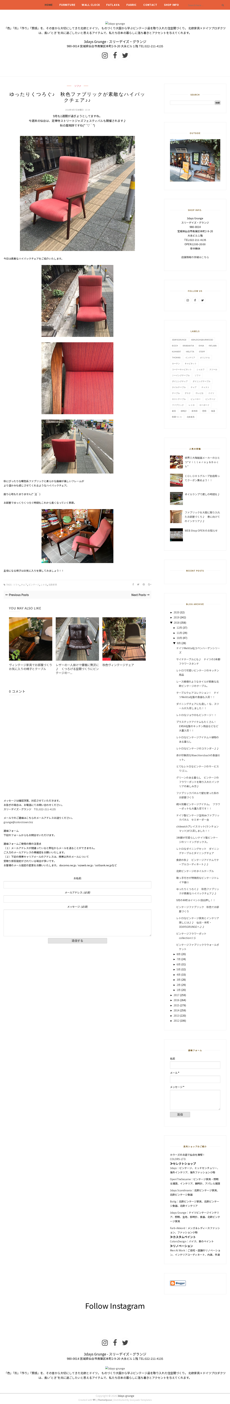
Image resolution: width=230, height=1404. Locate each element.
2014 (176, 1010)
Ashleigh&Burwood (202, 340)
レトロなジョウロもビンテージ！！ (196, 715)
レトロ (44, 584)
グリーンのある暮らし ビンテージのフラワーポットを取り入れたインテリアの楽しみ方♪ (197, 782)
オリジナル (205, 357)
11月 (179, 633)
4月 (179, 974)
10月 (179, 638)
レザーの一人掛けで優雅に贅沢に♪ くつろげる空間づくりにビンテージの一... (77, 669)
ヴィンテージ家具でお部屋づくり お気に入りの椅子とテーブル (30, 667)
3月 (179, 979)
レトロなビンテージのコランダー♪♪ (197, 748)
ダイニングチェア (180, 381)
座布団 (194, 411)
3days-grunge (126, 1396)
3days (173, 1168)
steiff (202, 351)
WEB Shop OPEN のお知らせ (201, 530)
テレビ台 (199, 393)
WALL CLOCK (91, 4)
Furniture (67, 4)
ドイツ (211, 393)
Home (49, 4)
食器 (213, 411)
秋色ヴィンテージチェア (118, 665)
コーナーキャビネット (182, 369)
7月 (179, 959)
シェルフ (200, 369)
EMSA (201, 345)
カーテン (176, 363)
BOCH (175, 345)
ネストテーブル (179, 399)
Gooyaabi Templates (141, 1399)
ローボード (204, 405)
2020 (176, 612)
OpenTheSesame (180, 1179)
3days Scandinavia (181, 1190)
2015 (176, 1005)
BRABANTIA (188, 345)
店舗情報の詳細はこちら (195, 257)
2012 (176, 1020)
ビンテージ (34, 584)
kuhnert (176, 351)
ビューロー (196, 399)
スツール (213, 369)
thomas (176, 357)
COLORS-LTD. (178, 1159)
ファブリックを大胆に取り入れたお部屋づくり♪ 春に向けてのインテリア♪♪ (202, 517)
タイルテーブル (179, 387)
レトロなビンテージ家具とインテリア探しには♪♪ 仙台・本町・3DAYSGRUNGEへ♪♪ (197, 922)
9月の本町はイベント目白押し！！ (195, 900)
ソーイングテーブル (181, 375)
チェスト (205, 387)
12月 (179, 627)
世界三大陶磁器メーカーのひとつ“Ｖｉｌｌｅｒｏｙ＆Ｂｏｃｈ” (202, 462)
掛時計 (184, 411)
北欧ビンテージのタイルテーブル (195, 871)
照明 (204, 411)
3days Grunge (178, 1212)
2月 (179, 985)
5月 (179, 969)
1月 (179, 990)
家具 (174, 411)
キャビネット (191, 363)
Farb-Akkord (177, 1228)
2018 (177, 622)
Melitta (190, 351)
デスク (188, 393)
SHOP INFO (171, 4)
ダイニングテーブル (201, 381)
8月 (179, 954)
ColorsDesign (178, 1241)
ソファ (77, 85)
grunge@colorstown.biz (18, 822)
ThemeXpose (105, 1399)
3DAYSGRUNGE (179, 340)
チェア (24, 584)
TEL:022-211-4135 (45, 809)
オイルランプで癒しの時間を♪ (202, 494)
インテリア (190, 357)
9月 (179, 643)
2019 (176, 617)
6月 (179, 964)
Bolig (173, 1201)
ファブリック (178, 405)
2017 (176, 995)
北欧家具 (52, 584)
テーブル (176, 393)
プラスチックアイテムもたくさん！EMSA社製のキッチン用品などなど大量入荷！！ (197, 726)
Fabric (131, 4)
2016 (176, 1000)
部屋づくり (177, 417)
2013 (176, 1015)
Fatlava (113, 4)
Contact (150, 4)
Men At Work (177, 1250)
